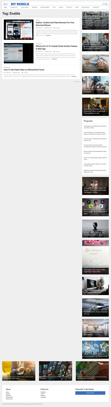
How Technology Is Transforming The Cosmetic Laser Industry (94, 68)
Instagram (43, 397)
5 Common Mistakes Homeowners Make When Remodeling (93, 332)
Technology (39, 43)
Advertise (8, 395)
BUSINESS (34, 7)
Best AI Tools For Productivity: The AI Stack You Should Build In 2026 (95, 211)
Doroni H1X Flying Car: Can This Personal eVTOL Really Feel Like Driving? (95, 312)
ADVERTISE (96, 7)
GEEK (76, 7)
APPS (54, 7)
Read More (48, 35)
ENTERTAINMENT (45, 7)
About (7, 392)
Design (37, 20)
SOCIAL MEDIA (25, 7)
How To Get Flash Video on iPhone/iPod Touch (24, 70)
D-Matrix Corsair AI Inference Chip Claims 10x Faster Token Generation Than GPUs (94, 270)
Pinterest (43, 395)
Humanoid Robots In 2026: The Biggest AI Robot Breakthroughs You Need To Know (95, 190)
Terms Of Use (9, 399)
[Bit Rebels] (19, 4)
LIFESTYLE (69, 7)
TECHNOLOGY (14, 7)
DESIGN (61, 7)
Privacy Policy (9, 397)
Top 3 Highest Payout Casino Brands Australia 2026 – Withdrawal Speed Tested (18, 377)
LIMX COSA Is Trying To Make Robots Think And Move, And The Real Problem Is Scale (94, 233)
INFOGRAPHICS (86, 7)
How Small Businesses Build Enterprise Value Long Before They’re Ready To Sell (94, 111)
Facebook (43, 392)
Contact (8, 393)
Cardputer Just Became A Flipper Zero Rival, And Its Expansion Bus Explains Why (91, 377)
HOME (5, 7)
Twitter (42, 393)
